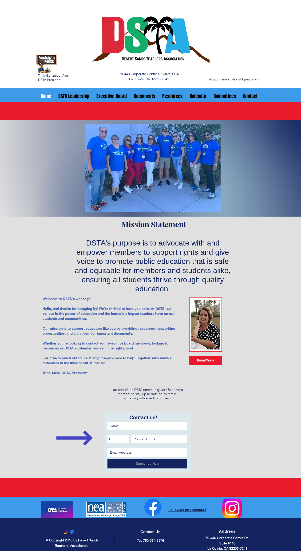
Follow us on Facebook (187, 510)
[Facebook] (72, 531)
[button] (153, 168)
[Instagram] (65, 531)
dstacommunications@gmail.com (234, 79)
